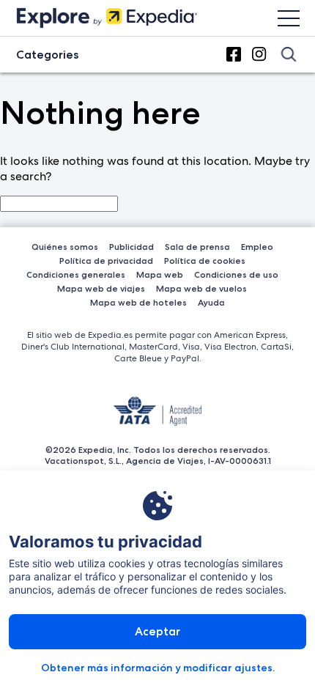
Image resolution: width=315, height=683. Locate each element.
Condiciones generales (75, 274)
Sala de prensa (197, 246)
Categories (47, 55)
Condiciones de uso (236, 274)
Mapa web (159, 274)
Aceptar (157, 631)
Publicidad (131, 246)
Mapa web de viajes (101, 288)
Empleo (257, 246)
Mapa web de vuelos (201, 288)
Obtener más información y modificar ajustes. (158, 667)
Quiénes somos (65, 246)
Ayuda (211, 302)
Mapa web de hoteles (138, 302)
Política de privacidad (106, 260)
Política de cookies (204, 260)
